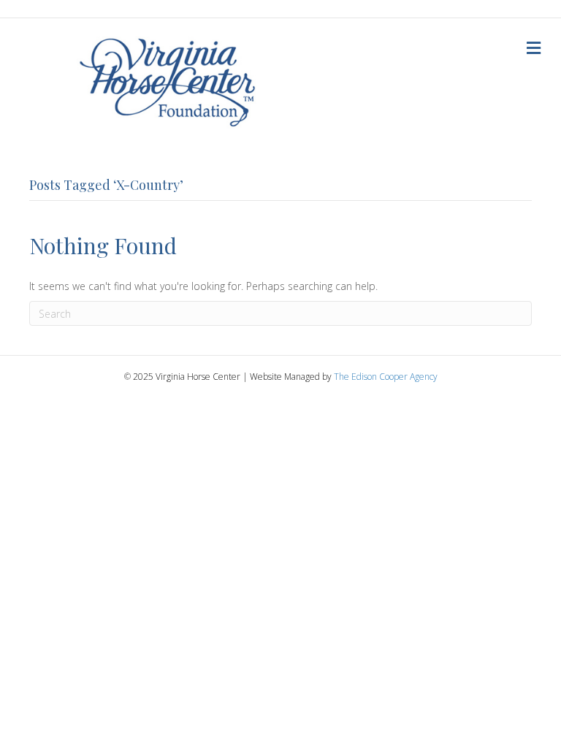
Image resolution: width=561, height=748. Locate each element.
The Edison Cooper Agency (386, 376)
